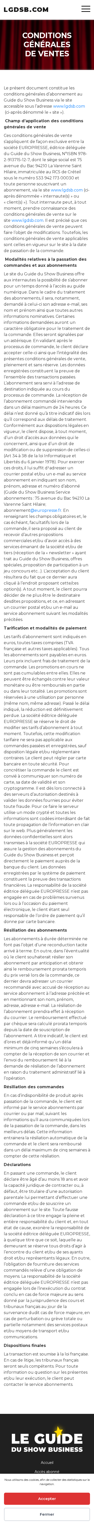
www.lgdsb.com (69, 106)
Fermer (47, 1514)
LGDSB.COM (26, 9)
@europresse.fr (45, 510)
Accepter (47, 1498)
